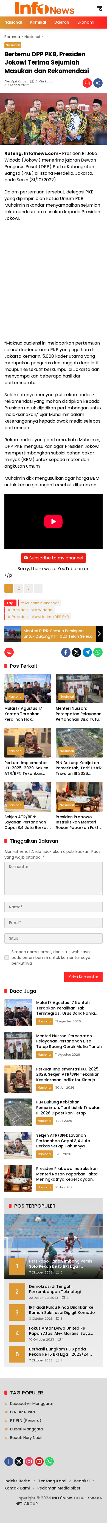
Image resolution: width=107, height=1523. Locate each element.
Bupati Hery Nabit (26, 1437)
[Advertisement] (53, 280)
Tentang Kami (52, 1481)
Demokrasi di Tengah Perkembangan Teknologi (55, 1289)
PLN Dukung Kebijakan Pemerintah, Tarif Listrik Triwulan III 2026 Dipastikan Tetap (79, 768)
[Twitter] (76, 652)
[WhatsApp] (98, 652)
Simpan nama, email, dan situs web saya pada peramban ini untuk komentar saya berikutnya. (51, 957)
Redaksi (81, 1481)
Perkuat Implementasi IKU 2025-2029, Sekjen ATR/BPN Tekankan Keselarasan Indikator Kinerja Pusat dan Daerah (26, 768)
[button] (99, 8)
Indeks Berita (17, 1481)
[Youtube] (39, 1461)
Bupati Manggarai (27, 1429)
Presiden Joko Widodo (32, 609)
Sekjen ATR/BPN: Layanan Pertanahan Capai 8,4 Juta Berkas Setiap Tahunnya (26, 822)
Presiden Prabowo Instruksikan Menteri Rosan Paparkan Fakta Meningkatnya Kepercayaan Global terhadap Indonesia (78, 822)
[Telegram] (87, 652)
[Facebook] (66, 652)
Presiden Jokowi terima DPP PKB (40, 616)
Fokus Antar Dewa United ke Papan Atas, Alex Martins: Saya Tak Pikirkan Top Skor (59, 1331)
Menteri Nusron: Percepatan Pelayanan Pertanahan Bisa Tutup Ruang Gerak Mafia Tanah (79, 714)
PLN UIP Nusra (22, 1412)
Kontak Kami (17, 1488)
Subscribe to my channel (56, 558)
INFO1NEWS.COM (68, 1498)
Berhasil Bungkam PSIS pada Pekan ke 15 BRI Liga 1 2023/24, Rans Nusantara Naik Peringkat (60, 1352)
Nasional (13, 45)
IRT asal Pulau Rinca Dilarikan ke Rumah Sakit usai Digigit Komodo (62, 1310)
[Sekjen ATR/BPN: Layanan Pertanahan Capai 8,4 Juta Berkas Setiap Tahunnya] (27, 796)
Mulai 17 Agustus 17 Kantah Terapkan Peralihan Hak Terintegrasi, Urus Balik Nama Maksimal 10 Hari (27, 714)
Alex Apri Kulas (15, 81)
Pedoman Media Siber (59, 1488)
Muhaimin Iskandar (42, 603)
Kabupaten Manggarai (31, 1403)
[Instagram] (29, 1461)
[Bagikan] (98, 83)
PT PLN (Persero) (25, 1420)
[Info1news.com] (47, 8)
